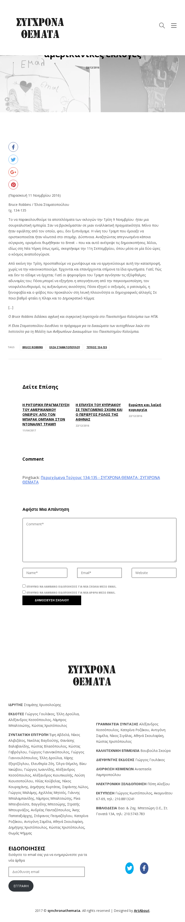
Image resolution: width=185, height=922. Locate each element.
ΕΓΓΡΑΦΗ (21, 886)
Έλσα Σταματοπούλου (64, 347)
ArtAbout (142, 910)
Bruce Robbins (32, 347)
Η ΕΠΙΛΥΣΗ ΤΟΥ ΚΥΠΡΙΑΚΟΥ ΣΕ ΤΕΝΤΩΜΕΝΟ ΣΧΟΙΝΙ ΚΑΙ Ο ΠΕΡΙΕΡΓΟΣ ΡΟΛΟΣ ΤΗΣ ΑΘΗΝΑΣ (99, 412)
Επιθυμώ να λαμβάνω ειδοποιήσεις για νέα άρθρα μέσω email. (71, 592)
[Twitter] (13, 159)
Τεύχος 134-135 (96, 347)
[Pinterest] (13, 184)
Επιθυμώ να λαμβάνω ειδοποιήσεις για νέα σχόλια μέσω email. (71, 586)
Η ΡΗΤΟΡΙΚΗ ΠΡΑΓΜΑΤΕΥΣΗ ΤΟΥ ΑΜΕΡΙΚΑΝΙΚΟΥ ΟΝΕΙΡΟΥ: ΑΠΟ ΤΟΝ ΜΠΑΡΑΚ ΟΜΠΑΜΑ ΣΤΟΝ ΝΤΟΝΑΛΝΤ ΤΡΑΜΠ (45, 414)
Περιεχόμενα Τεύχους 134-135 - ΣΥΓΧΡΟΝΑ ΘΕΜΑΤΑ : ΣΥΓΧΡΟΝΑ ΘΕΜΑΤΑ (91, 480)
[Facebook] (13, 147)
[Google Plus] (13, 172)
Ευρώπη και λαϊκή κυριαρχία (145, 407)
